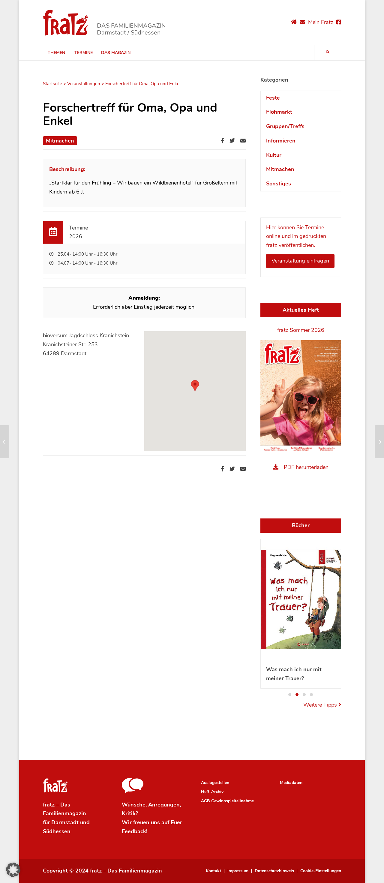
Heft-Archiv (212, 791)
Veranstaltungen (83, 84)
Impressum (237, 871)
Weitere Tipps (320, 704)
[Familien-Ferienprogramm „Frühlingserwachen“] (4, 441)
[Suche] (327, 52)
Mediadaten (291, 782)
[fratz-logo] (66, 22)
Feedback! (134, 831)
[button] (289, 695)
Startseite (52, 84)
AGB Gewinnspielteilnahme (227, 801)
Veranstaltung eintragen (300, 260)
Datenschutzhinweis (274, 871)
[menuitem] (56, 52)
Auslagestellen (215, 782)
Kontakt (213, 871)
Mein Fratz (320, 22)
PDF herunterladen (306, 467)
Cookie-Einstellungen (320, 871)
